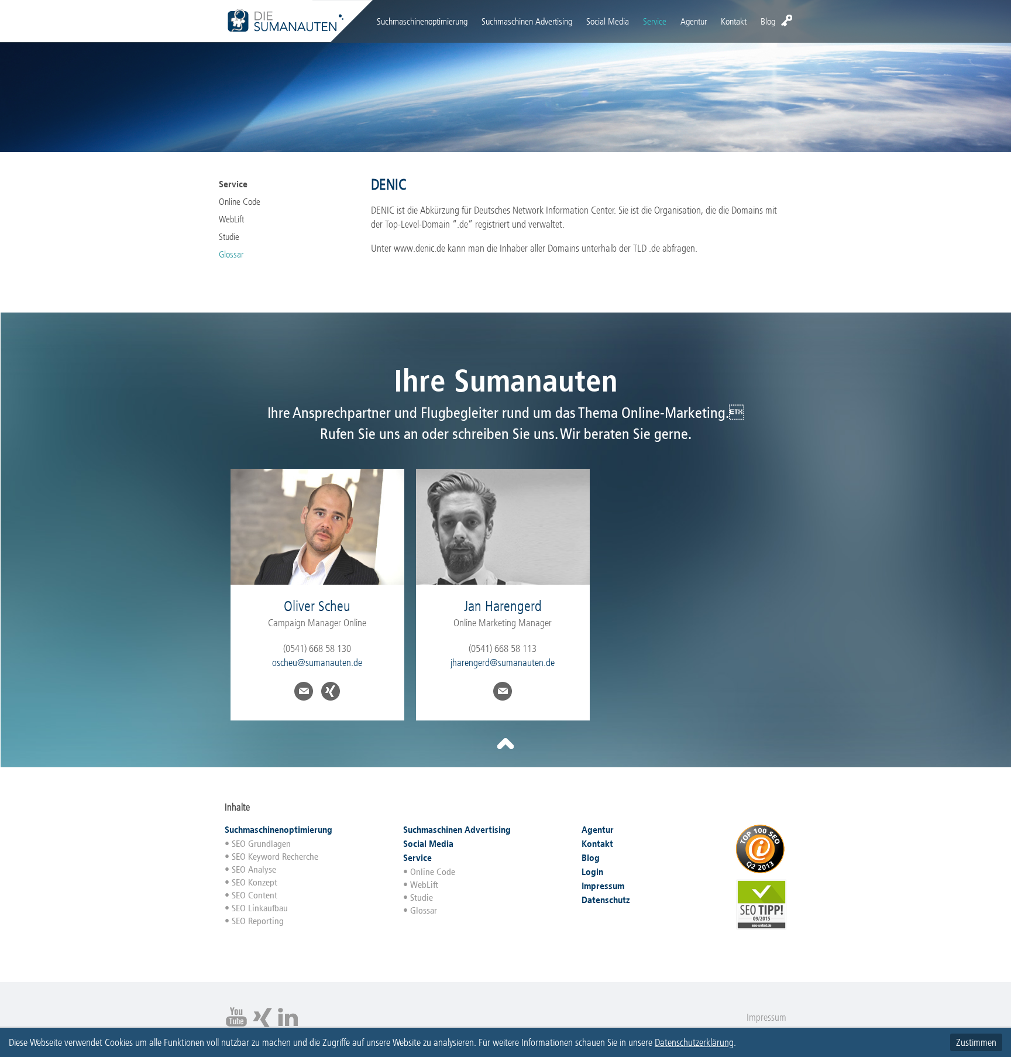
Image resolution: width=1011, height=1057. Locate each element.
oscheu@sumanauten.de (317, 662)
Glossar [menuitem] (231, 254)
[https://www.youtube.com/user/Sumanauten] (236, 1025)
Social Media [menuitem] (607, 21)
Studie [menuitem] (229, 236)
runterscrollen (505, 743)
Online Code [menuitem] (239, 201)
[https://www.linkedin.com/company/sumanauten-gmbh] (288, 1025)
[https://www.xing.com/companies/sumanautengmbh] (262, 1025)
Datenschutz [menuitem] (606, 899)
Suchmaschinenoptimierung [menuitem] (422, 21)
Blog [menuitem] (768, 21)
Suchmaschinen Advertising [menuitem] (527, 21)
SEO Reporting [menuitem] (258, 920)
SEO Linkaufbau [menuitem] (260, 908)
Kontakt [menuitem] (734, 21)
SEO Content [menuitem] (254, 895)
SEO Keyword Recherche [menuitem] (275, 856)
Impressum (766, 1017)
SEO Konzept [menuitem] (254, 882)
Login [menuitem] (786, 20)
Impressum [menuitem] (603, 885)
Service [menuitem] (654, 21)
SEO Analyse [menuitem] (254, 869)
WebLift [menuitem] (231, 219)
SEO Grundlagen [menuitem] (261, 843)
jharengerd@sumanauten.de (503, 662)
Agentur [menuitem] (693, 21)
